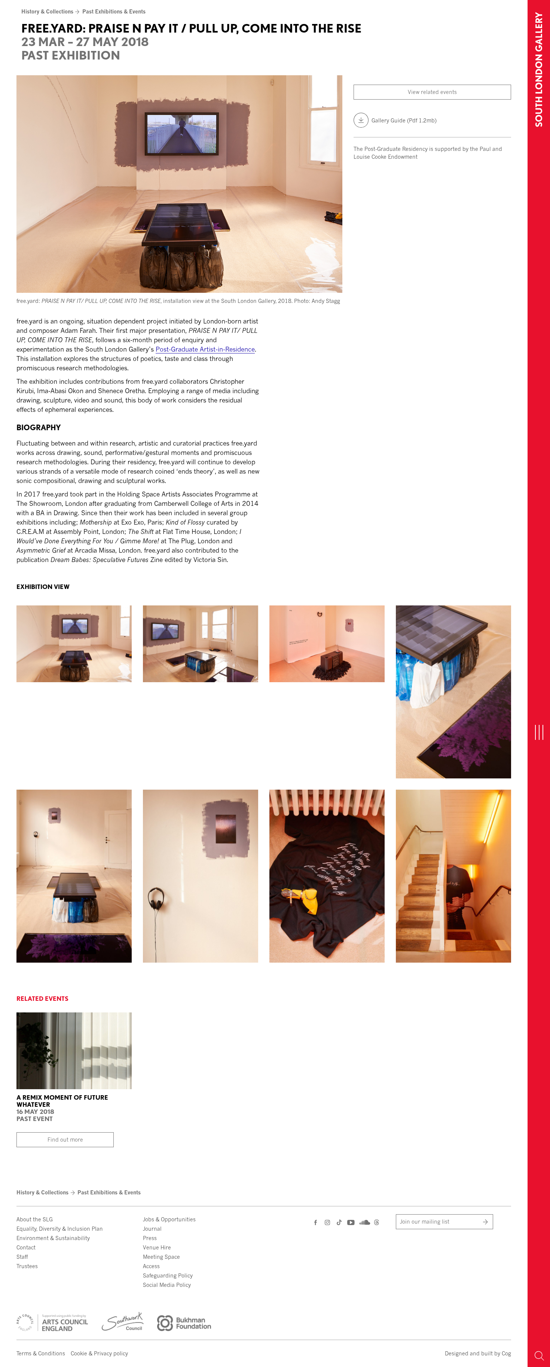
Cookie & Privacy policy (99, 1353)
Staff (22, 1257)
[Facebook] (316, 1222)
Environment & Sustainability (53, 1238)
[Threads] (376, 1223)
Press (150, 1238)
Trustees (27, 1266)
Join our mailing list (424, 1221)
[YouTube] (350, 1222)
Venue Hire (157, 1247)
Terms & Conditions (40, 1353)
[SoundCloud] (364, 1221)
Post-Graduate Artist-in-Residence (205, 349)
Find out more (65, 1139)
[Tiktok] (339, 1223)
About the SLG (34, 1219)
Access (151, 1266)
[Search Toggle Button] (539, 1356)
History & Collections (47, 11)
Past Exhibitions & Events (114, 11)
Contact (26, 1247)
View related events (432, 92)
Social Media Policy (167, 1285)
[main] (264, 284)
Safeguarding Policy (168, 1275)
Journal (152, 1228)
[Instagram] (328, 1222)
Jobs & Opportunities (169, 1219)
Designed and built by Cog (478, 1353)
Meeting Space (161, 1257)
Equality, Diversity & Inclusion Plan (59, 1228)
